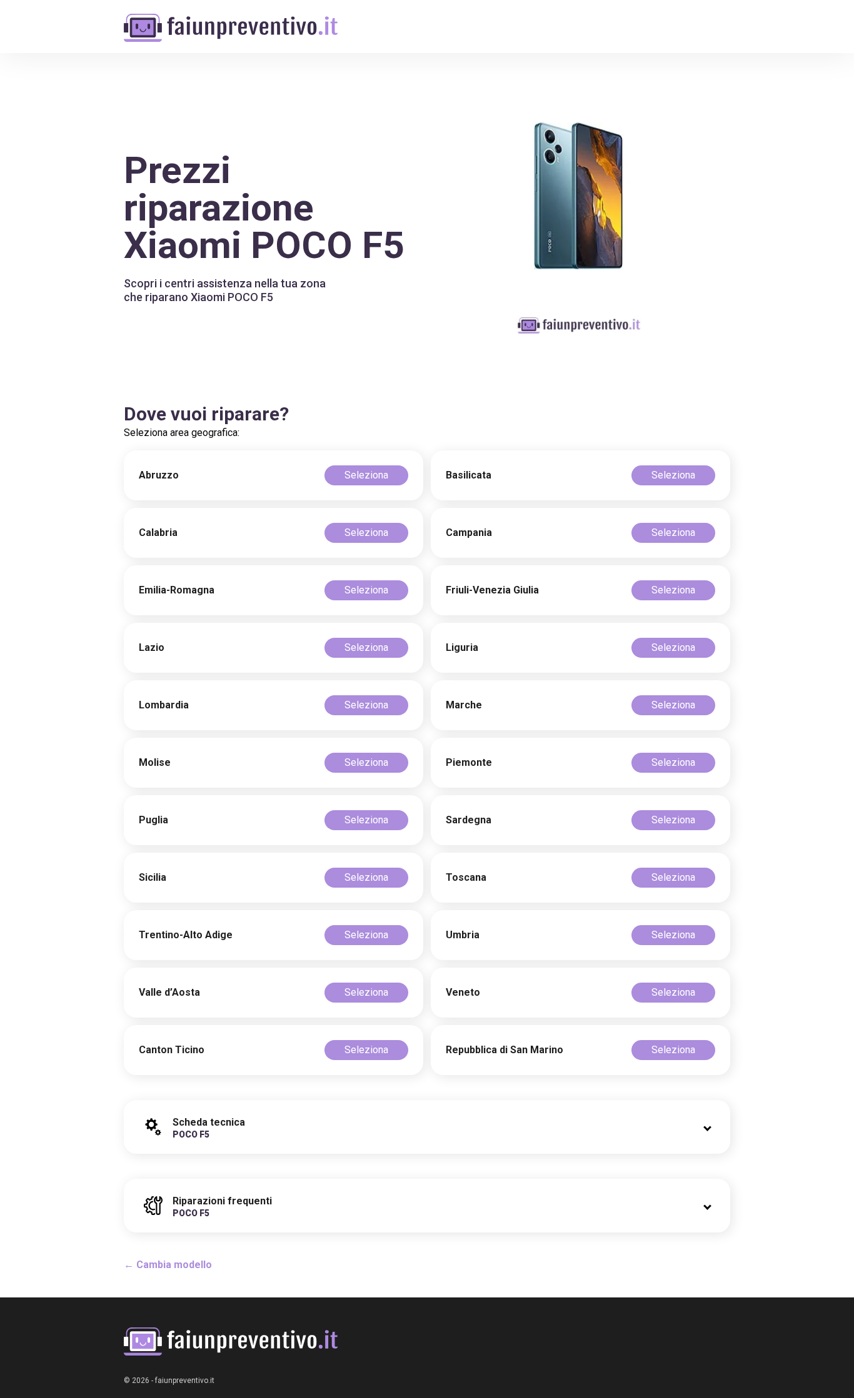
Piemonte (469, 762)
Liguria (462, 647)
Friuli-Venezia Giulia (492, 590)
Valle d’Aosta (169, 992)
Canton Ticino (171, 1050)
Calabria (158, 532)
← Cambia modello (168, 1265)
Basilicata (468, 475)
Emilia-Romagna (176, 590)
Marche (464, 705)
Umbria (463, 935)
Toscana (466, 877)
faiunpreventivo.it (184, 1380)
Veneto (463, 992)
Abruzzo (159, 475)
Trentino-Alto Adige (186, 935)
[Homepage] (231, 20)
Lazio (151, 647)
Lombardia (164, 705)
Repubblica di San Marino (504, 1050)
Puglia (153, 820)
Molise (155, 762)
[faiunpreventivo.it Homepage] (231, 1341)
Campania (469, 532)
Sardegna (468, 820)
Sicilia (152, 877)
